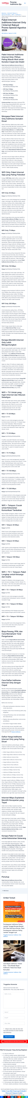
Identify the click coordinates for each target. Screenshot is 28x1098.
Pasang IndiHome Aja (15, 3)
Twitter (4, 1091)
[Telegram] (26, 1097)
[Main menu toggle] (25, 3)
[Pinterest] (9, 1097)
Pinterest (8, 1093)
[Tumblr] (16, 1097)
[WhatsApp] (22, 1097)
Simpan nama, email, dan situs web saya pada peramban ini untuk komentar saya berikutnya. (13, 1030)
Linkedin (23, 1091)
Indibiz (20, 1093)
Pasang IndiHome (15, 731)
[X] (5, 1097)
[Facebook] (2, 1097)
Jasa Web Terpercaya (13, 1091)
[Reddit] (19, 1097)
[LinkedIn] (12, 1097)
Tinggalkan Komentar (8, 934)
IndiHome (16, 934)
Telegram (15, 1093)
